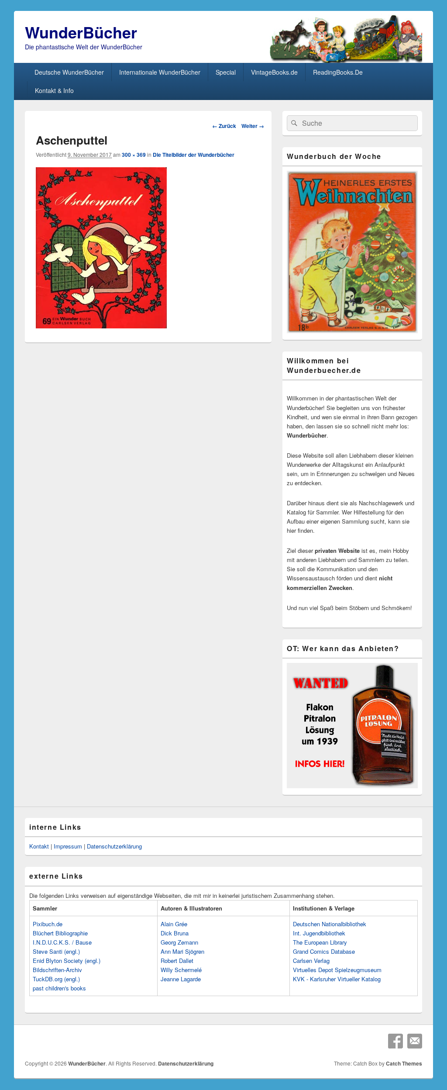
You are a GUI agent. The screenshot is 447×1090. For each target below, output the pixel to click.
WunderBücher (81, 32)
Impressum (68, 846)
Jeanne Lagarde (181, 979)
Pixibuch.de (47, 924)
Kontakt (39, 846)
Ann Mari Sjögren (182, 951)
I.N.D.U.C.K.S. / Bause (62, 942)
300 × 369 (134, 155)
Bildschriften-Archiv (57, 970)
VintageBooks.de (274, 72)
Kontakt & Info (54, 90)
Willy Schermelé (181, 970)
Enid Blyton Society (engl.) (66, 960)
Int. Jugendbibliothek (319, 933)
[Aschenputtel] (101, 326)
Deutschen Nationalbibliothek (329, 924)
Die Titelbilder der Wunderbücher (193, 155)
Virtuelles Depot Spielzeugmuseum (337, 970)
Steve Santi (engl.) (56, 951)
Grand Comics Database (324, 951)
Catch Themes (404, 1063)
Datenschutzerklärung (114, 846)
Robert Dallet (177, 960)
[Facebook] (395, 1041)
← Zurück (224, 126)
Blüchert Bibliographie (60, 933)
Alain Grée (174, 924)
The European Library (320, 942)
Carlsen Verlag (311, 960)
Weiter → (252, 126)
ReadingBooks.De (338, 72)
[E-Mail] (414, 1041)
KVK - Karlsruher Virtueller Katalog (337, 979)
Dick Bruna (175, 933)
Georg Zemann (179, 942)
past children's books (59, 988)
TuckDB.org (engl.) (56, 979)
